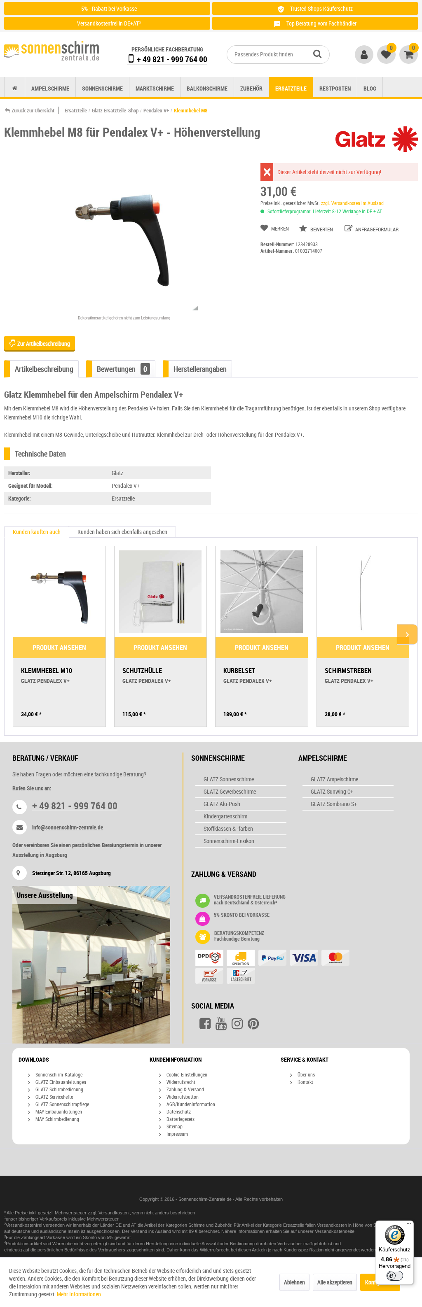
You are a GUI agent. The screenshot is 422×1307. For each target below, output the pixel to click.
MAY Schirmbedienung (56, 1119)
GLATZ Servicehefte (53, 1096)
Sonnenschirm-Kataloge (58, 1074)
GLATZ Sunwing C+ (332, 791)
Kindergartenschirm (225, 816)
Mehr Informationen (79, 1294)
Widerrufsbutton (182, 1096)
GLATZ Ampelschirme (334, 779)
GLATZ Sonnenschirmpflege (61, 1104)
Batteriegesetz (180, 1119)
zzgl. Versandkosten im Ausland (352, 203)
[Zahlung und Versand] (280, 968)
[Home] (14, 88)
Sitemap (174, 1126)
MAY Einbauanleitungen (58, 1111)
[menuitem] (278, 54)
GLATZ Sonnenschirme (229, 779)
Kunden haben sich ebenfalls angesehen (122, 532)
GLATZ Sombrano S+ (334, 804)
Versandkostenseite (334, 1231)
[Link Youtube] (221, 1023)
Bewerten (321, 229)
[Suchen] (317, 53)
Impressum (176, 1133)
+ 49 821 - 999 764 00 (171, 59)
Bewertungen (122, 369)
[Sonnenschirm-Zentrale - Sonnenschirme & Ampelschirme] (51, 52)
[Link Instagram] (237, 1023)
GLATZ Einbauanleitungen (60, 1082)
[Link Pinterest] (253, 1023)
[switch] (395, 1276)
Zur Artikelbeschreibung (43, 343)
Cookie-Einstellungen (186, 1074)
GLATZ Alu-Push (222, 804)
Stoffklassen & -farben (228, 828)
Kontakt (304, 1082)
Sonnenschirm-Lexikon (229, 841)
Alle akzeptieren (334, 1282)
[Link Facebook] (205, 1023)
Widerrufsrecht (180, 1082)
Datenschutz (178, 1111)
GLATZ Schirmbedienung (58, 1089)
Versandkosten (114, 1212)
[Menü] (409, 1225)
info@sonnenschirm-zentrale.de (67, 827)
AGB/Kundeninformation (190, 1104)
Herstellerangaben (200, 369)
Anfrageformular (376, 229)
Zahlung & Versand (184, 1089)
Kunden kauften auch (37, 532)
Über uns (305, 1074)
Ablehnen (294, 1282)
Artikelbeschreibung (44, 369)
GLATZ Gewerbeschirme (230, 791)
